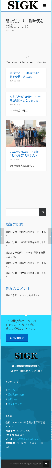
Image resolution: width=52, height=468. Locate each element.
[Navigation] (44, 6)
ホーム (11, 389)
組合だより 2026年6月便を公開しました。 (26, 265)
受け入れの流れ (16, 394)
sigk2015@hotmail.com (26, 439)
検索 (42, 212)
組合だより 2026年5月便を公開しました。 (26, 275)
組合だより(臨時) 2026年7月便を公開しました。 (25, 254)
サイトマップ (15, 404)
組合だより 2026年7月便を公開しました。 (26, 244)
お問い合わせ (17, 337)
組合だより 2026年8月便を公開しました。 (26, 234)
